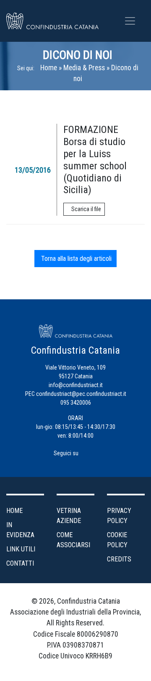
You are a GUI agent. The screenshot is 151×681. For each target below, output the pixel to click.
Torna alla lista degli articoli (75, 259)
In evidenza (20, 530)
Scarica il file (86, 209)
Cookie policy (117, 540)
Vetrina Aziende (69, 516)
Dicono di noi (77, 55)
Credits (119, 559)
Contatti (20, 563)
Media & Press (84, 68)
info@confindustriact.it (76, 385)
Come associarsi (73, 540)
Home (48, 68)
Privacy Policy (119, 516)
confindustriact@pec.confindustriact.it (81, 393)
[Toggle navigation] (130, 20)
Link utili (20, 549)
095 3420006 (75, 402)
